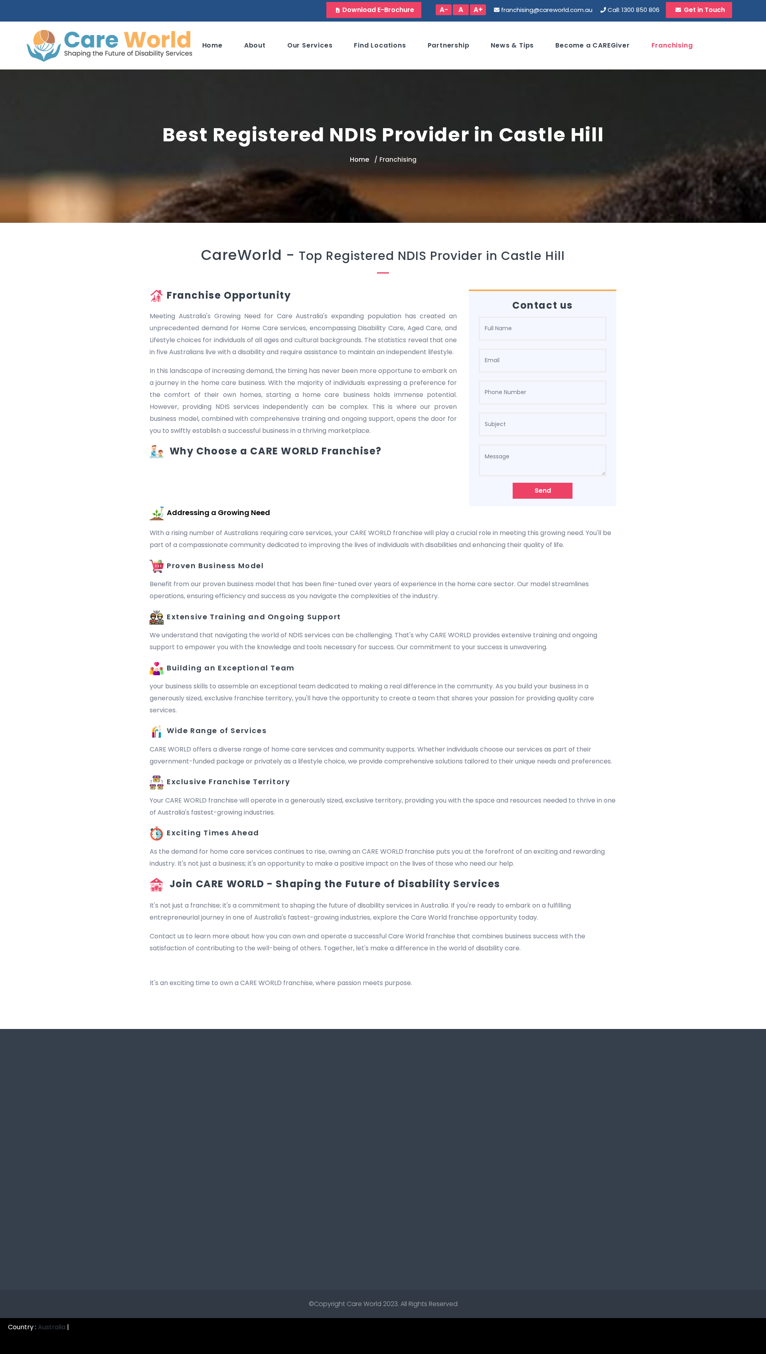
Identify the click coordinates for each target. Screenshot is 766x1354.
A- (444, 9)
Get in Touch (704, 9)
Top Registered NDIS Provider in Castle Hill (432, 255)
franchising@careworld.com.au (546, 10)
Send (543, 490)
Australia (51, 1327)
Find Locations (380, 45)
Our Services (310, 45)
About (255, 45)
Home (212, 45)
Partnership (449, 45)
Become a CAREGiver (592, 45)
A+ (478, 9)
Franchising (672, 45)
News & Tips (512, 45)
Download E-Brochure (378, 9)
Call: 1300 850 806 (633, 10)
